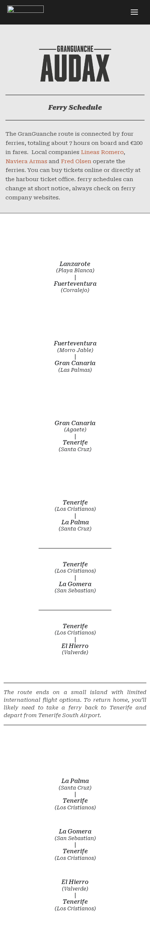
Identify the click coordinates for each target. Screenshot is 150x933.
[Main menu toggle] (134, 12)
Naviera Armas (26, 161)
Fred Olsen (76, 161)
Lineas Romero (102, 152)
